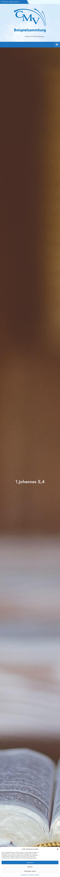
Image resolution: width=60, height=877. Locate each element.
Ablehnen (30, 867)
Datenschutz (31, 875)
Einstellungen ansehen (30, 871)
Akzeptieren (30, 862)
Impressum (37, 875)
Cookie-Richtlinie (24, 875)
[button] (57, 849)
